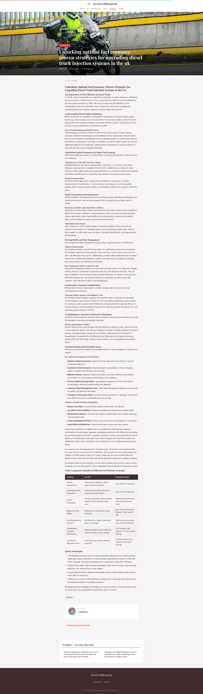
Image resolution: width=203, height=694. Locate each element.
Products (113, 8)
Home (82, 8)
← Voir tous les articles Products (77, 625)
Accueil (67, 81)
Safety (121, 8)
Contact (107, 682)
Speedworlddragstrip (105, 3)
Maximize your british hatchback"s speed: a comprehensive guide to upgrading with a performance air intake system (120, 654)
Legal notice (97, 682)
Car (88, 8)
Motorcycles (96, 8)
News (105, 8)
